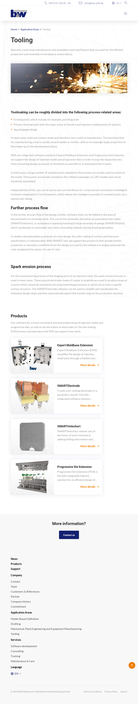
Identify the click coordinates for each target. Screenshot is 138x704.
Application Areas (29, 29)
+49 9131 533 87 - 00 (59, 3)
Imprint (123, 691)
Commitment (18, 606)
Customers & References (25, 591)
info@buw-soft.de (93, 3)
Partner (15, 596)
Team (14, 586)
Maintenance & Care (22, 661)
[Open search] (125, 2)
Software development (24, 646)
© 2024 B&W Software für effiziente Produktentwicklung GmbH (40, 691)
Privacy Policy (111, 691)
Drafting (16, 623)
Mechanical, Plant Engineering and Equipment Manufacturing (46, 628)
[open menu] (125, 13)
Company (16, 575)
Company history (21, 601)
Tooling (15, 633)
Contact (15, 581)
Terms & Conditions (93, 691)
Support (15, 568)
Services (16, 639)
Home (14, 29)
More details (88, 365)
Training (15, 656)
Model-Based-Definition (25, 618)
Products (16, 563)
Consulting (17, 651)
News (14, 558)
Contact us (69, 535)
